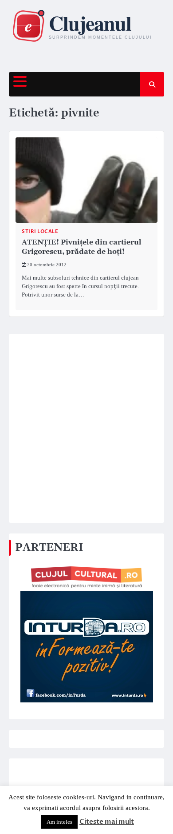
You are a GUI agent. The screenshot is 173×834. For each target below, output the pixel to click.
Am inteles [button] (59, 821)
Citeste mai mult (106, 821)
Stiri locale (40, 231)
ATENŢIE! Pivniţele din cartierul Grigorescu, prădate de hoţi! (82, 247)
